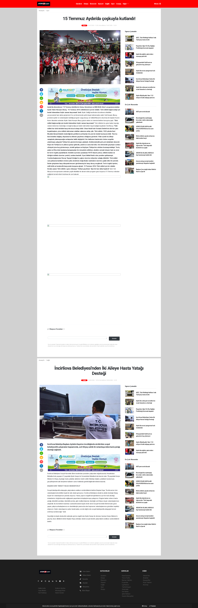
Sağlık (107, 4)
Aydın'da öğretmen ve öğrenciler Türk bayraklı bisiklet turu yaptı (144, 146)
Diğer (125, 4)
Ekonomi (93, 4)
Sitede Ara (146, 575)
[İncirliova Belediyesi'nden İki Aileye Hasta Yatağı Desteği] (80, 412)
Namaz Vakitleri (127, 580)
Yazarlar (85, 579)
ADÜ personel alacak (143, 111)
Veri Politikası (42, 593)
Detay (145, 606)
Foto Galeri (86, 571)
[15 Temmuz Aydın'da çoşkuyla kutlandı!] (80, 57)
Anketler (145, 578)
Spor (113, 4)
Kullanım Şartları (60, 588)
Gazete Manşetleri (128, 596)
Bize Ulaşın (86, 590)
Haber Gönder (59, 593)
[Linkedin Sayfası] (53, 581)
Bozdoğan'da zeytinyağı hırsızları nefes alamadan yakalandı (144, 120)
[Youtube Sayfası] (49, 581)
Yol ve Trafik (126, 578)
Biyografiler (146, 580)
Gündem (79, 4)
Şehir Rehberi (126, 594)
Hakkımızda (42, 588)
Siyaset (100, 4)
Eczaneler (125, 582)
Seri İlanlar (125, 591)
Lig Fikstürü (125, 585)
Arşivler (85, 583)
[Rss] (57, 581)
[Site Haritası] (60, 581)
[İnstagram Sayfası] (46, 581)
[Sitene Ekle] (64, 581)
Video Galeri (86, 575)
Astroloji (145, 585)
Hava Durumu (126, 575)
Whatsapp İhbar (60, 590)
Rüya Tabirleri (147, 582)
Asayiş (118, 4)
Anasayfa (42, 10)
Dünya (86, 4)
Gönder (114, 338)
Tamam (153, 606)
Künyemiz (85, 587)
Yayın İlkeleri (42, 590)
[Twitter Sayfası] (42, 581)
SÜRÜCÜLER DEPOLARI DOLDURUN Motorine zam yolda (145, 129)
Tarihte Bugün (126, 587)
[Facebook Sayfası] (39, 581)
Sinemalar (125, 589)
